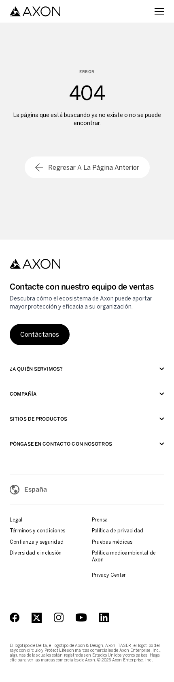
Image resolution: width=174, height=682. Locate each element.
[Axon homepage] (35, 11)
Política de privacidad (117, 531)
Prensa (100, 520)
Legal (16, 520)
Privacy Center (109, 575)
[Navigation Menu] (159, 11)
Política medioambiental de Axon (123, 556)
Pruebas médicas (112, 542)
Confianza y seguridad (37, 542)
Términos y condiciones (37, 531)
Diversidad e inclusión (36, 553)
